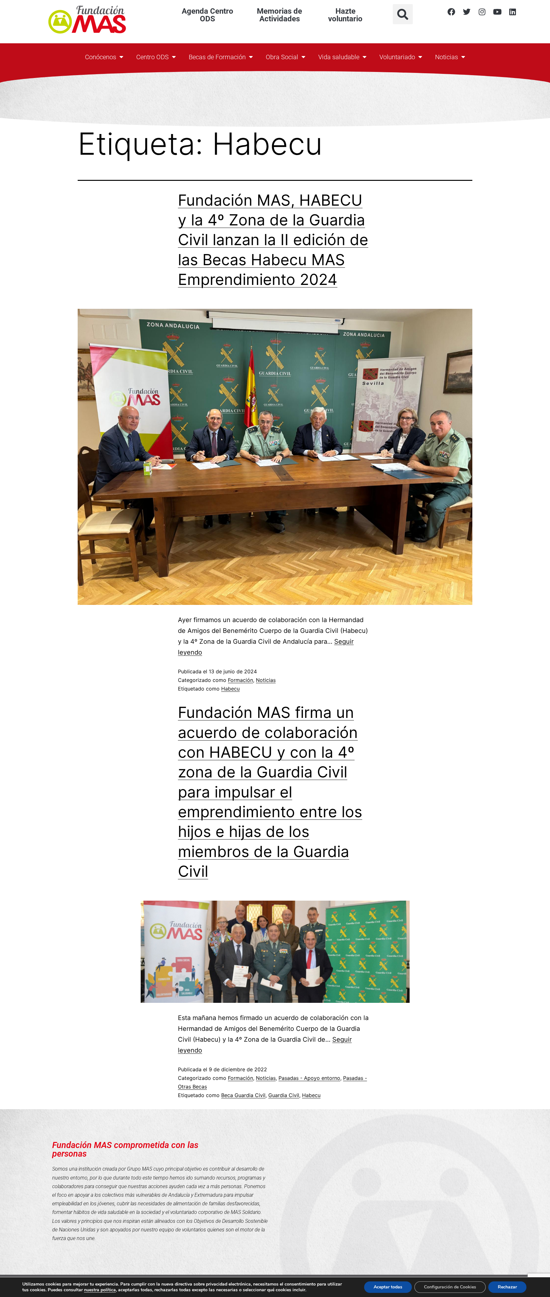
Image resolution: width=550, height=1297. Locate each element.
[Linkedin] (512, 11)
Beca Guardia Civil (243, 1095)
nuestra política (100, 1290)
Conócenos (100, 57)
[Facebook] (451, 11)
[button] (403, 14)
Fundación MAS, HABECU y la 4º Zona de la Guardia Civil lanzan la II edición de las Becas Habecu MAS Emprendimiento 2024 (273, 240)
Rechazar (507, 1287)
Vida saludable (338, 57)
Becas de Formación (217, 57)
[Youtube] (497, 11)
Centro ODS (152, 57)
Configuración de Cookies (450, 1287)
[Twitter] (466, 11)
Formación (240, 680)
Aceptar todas (388, 1287)
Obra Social (282, 57)
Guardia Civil (283, 1095)
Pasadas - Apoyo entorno (309, 1078)
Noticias (446, 57)
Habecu (230, 688)
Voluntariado (397, 57)
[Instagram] (482, 11)
